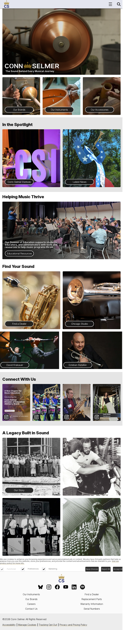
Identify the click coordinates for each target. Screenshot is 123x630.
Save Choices (92, 569)
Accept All (118, 569)
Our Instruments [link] (31, 594)
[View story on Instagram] (16, 402)
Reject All (106, 569)
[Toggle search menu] (119, 4)
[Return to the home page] (61, 578)
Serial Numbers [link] (92, 608)
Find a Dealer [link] (92, 594)
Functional (11, 569)
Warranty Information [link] (91, 603)
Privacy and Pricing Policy (73, 624)
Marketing (53, 569)
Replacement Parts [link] (91, 599)
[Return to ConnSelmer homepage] (6, 4)
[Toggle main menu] (110, 4)
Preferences (33, 569)
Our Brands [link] (31, 599)
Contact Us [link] (31, 608)
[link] (41, 587)
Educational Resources (19, 253)
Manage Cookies (27, 624)
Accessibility (9, 624)
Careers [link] (31, 603)
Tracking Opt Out (48, 624)
